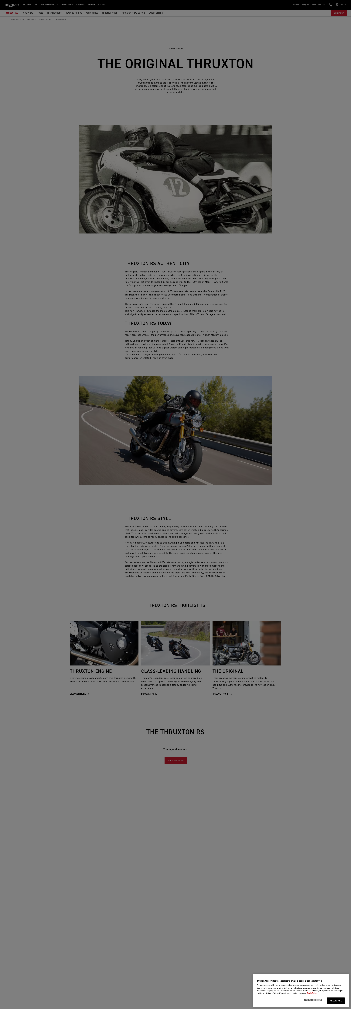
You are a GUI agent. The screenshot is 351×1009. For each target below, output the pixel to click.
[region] (301, 990)
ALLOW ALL (336, 1001)
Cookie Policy (312, 993)
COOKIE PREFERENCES (313, 1000)
